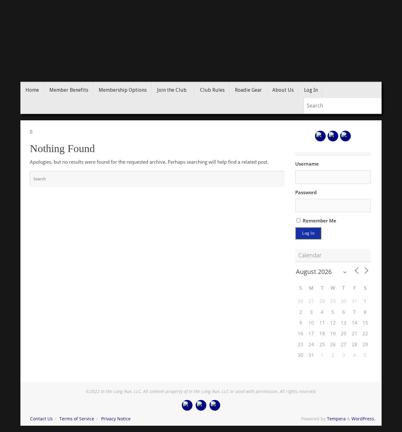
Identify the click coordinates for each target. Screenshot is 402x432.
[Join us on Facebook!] (320, 136)
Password (306, 192)
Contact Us (41, 419)
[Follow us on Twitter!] (333, 136)
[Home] (31, 131)
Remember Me (319, 220)
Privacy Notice (116, 419)
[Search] (380, 106)
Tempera (336, 419)
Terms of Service (76, 419)
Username (307, 164)
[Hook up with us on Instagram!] (345, 136)
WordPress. (363, 419)
